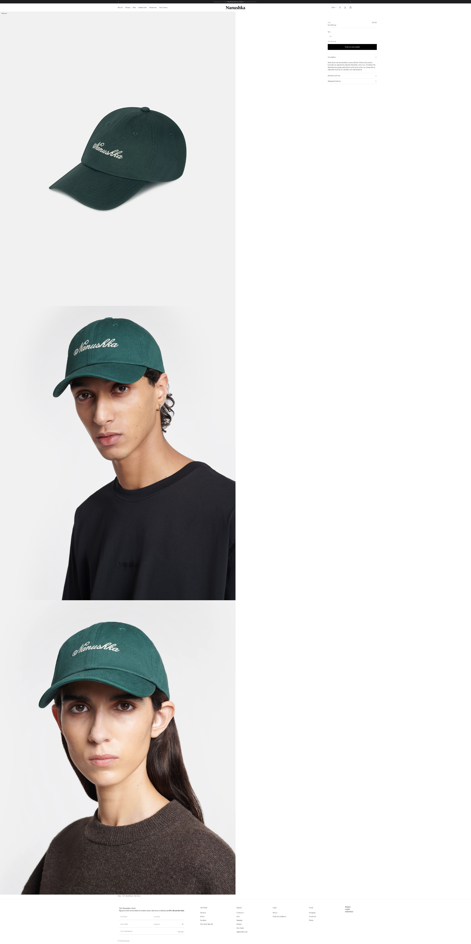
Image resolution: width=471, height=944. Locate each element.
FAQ (238, 916)
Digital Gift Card (241, 932)
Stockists (203, 920)
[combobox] (167, 924)
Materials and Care (334, 76)
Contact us (240, 913)
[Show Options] (182, 924)
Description (332, 57)
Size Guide (240, 928)
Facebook (312, 916)
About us (203, 913)
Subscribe (181, 932)
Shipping (239, 920)
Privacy (275, 913)
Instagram (312, 913)
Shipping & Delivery (334, 81)
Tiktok (311, 920)
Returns (239, 924)
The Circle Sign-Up (206, 924)
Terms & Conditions (279, 916)
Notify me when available (352, 47)
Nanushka (126, 941)
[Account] (345, 7)
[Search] (340, 7)
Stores (202, 916)
